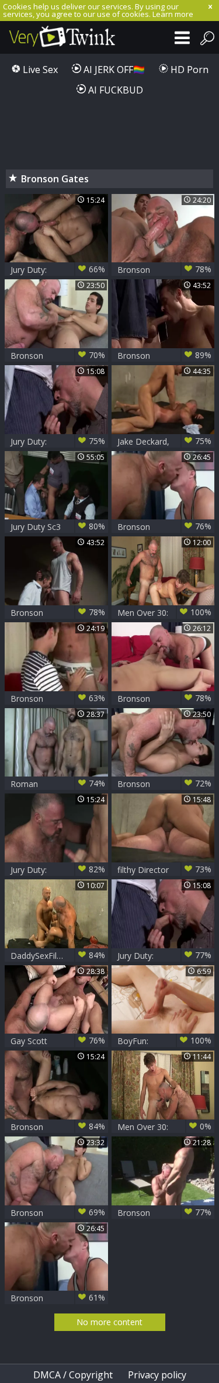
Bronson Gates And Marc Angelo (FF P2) (164, 1213)
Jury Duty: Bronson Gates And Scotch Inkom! (58, 441)
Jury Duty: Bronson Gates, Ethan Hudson (58, 870)
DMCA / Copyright (73, 1374)
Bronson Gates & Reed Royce (58, 698)
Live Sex (39, 69)
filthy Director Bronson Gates (164, 870)
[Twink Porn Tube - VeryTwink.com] (58, 37)
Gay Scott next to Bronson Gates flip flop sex (58, 1041)
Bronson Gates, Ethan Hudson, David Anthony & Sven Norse (58, 1127)
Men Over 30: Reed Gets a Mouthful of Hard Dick (164, 612)
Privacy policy (157, 1374)
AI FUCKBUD (114, 90)
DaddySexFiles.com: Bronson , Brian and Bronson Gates (58, 955)
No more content (109, 1321)
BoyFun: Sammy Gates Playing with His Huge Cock (164, 1041)
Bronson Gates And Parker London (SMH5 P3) (164, 698)
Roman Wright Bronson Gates (58, 784)
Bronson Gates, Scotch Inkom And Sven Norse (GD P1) (164, 355)
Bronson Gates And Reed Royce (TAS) (164, 270)
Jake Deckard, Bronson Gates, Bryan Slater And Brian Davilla (164, 441)
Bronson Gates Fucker (58, 1213)
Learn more (172, 14)
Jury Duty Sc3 (58, 526)
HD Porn (188, 69)
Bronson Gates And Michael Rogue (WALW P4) (58, 355)
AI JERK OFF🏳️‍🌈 (113, 69)
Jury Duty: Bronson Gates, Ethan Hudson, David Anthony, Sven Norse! (58, 270)
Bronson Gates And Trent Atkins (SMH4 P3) (164, 527)
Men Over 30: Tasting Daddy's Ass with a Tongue (164, 1127)
